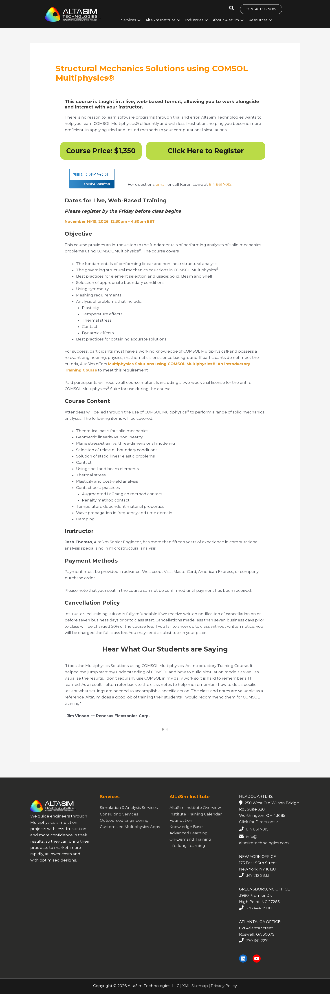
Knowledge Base (186, 833)
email (161, 184)
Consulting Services (119, 820)
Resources (258, 20)
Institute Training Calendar (195, 820)
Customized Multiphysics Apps (130, 833)
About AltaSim (226, 20)
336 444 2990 (259, 914)
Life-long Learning (187, 852)
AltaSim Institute (160, 20)
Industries (194, 20)
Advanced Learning (188, 839)
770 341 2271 (257, 947)
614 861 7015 (220, 184)
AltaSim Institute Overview (195, 814)
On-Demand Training (190, 845)
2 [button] (167, 736)
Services (128, 20)
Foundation (180, 826)
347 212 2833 (257, 881)
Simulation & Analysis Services (129, 814)
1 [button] (163, 736)
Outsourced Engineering (124, 826)
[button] (231, 8)
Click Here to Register (206, 151)
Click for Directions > (259, 828)
